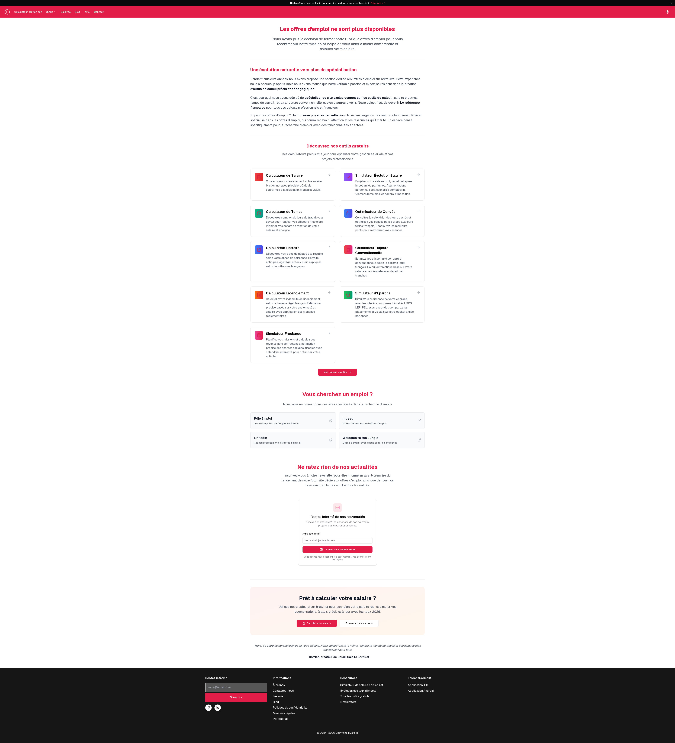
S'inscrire (236, 697)
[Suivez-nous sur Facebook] (208, 708)
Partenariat (280, 719)
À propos (279, 685)
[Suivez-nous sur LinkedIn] (217, 708)
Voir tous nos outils (335, 372)
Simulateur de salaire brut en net (361, 685)
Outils (49, 12)
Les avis (278, 696)
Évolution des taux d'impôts (358, 690)
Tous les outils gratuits (354, 696)
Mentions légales (284, 713)
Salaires (66, 12)
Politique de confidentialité (290, 707)
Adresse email (311, 533)
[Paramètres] (667, 12)
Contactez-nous (283, 690)
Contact (99, 12)
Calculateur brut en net (28, 12)
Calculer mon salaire (319, 623)
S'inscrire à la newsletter (340, 549)
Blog (77, 12)
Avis (87, 12)
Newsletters (348, 702)
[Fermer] (671, 3)
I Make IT (353, 732)
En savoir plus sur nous (359, 623)
